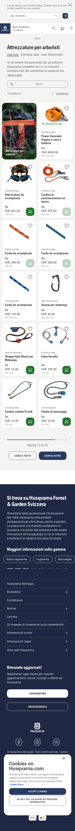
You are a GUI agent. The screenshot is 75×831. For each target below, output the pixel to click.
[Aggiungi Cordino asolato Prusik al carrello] (30, 421)
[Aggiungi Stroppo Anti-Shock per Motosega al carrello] (30, 370)
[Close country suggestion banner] (70, 5)
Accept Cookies (37, 791)
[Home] (5, 28)
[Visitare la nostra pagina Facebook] (18, 742)
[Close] (63, 758)
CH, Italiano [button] (18, 30)
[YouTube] (56, 742)
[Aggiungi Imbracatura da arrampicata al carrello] (30, 212)
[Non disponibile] (66, 212)
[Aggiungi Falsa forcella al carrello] (66, 370)
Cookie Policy (17, 784)
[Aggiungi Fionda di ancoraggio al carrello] (66, 421)
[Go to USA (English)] (65, 16)
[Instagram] (37, 742)
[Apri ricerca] (54, 28)
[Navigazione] (71, 28)
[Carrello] (62, 28)
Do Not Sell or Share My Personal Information (37, 800)
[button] (66, 108)
